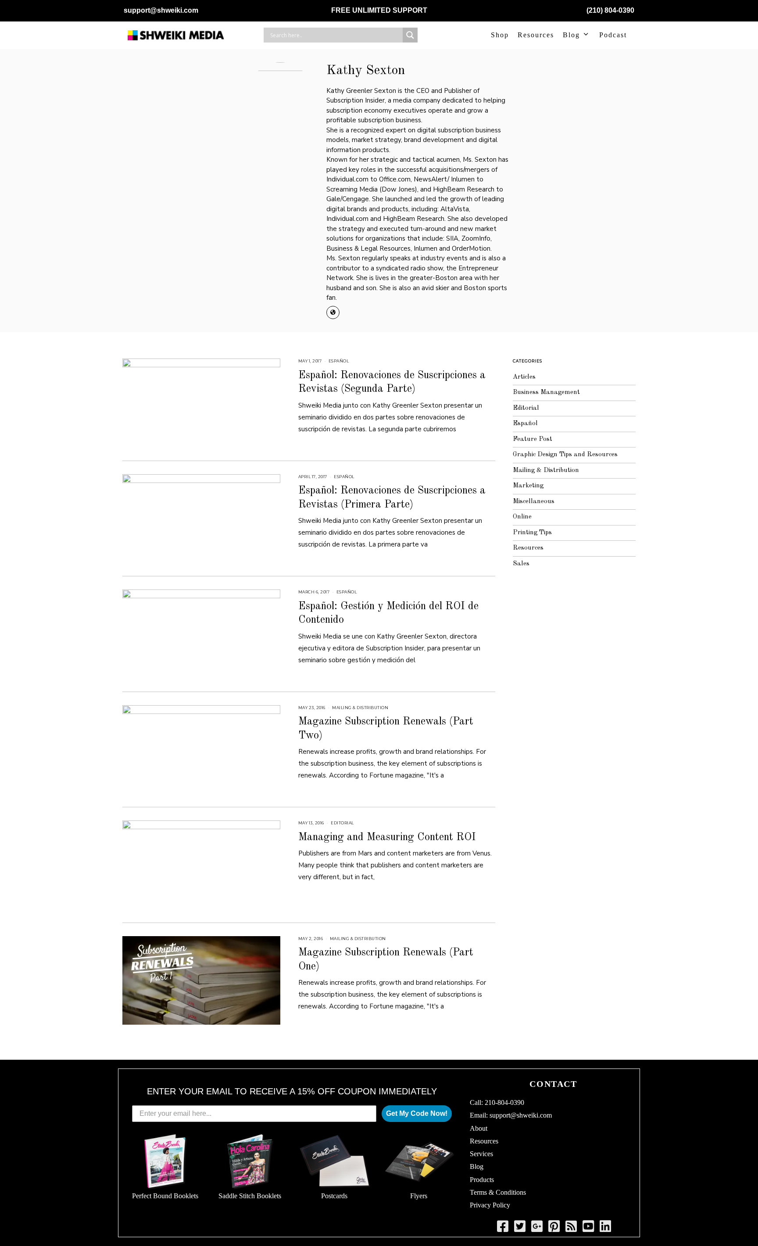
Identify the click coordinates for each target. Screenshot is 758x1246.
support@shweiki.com (161, 10)
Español (339, 361)
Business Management (546, 392)
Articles (524, 377)
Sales (521, 564)
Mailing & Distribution (360, 707)
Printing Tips (532, 532)
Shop (500, 35)
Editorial (342, 822)
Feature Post (532, 439)
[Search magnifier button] (410, 35)
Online (522, 517)
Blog (571, 35)
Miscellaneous (533, 501)
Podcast (613, 35)
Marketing (528, 486)
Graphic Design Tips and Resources (565, 454)
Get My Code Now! (416, 1113)
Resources (536, 35)
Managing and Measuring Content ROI (387, 837)
